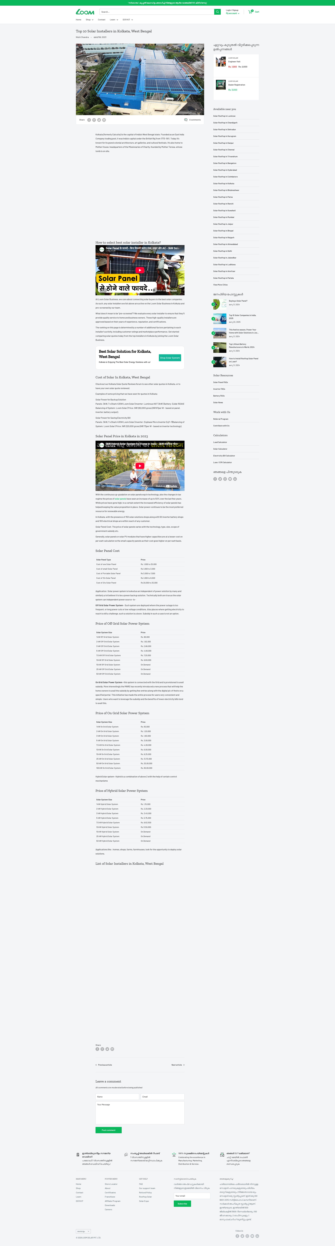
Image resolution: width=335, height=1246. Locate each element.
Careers (108, 1209)
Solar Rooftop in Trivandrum (225, 156)
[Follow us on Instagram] (225, 479)
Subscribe (182, 1203)
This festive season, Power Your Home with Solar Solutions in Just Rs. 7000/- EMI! (243, 331)
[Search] (217, 12)
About (107, 1188)
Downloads (110, 1205)
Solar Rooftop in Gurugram (224, 136)
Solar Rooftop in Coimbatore (225, 176)
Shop (88, 19)
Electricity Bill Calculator (224, 455)
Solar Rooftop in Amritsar (224, 271)
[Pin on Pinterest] (94, 120)
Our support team (147, 1188)
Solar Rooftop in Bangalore (224, 163)
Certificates (110, 1192)
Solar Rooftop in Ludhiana (224, 264)
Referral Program (220, 419)
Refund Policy (145, 1192)
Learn (112, 19)
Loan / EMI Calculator (222, 462)
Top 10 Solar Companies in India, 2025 (242, 316)
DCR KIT (126, 19)
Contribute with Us (221, 425)
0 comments (195, 119)
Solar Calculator (220, 449)
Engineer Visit (234, 61)
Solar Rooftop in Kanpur (223, 143)
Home (78, 19)
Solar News (218, 402)
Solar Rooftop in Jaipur (223, 224)
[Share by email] (104, 120)
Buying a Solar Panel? (238, 301)
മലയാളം (81, 1231)
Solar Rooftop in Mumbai (223, 217)
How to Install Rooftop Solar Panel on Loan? (243, 360)
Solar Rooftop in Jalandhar (224, 257)
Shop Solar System (170, 357)
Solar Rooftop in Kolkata (223, 183)
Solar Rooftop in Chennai (223, 149)
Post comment (108, 1130)
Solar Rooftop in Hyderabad (225, 170)
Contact (101, 19)
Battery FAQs (219, 396)
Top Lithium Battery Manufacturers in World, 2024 (242, 345)
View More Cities (220, 284)
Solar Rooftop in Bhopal (223, 230)
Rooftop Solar (145, 1196)
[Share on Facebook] (89, 120)
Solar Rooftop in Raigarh (223, 237)
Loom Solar (233, 58)
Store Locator (111, 1184)
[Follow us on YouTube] (230, 479)
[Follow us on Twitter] (220, 479)
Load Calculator (220, 442)
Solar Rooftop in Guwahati (224, 210)
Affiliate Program (112, 1201)
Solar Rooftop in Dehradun (224, 129)
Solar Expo (144, 1201)
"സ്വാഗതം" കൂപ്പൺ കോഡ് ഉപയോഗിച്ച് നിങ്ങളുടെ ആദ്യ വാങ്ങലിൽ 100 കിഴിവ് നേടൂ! (167, 3)
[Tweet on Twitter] (99, 120)
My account (231, 13)
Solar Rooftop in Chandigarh (225, 122)
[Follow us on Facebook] (215, 479)
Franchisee (110, 1196)
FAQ (141, 1184)
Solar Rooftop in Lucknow (224, 116)
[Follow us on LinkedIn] (235, 479)
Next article (177, 1065)
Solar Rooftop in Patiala (223, 278)
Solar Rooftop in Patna (223, 197)
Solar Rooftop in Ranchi (223, 203)
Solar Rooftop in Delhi (222, 251)
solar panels (121, 498)
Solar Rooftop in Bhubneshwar (226, 190)
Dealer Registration (236, 85)
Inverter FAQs (219, 389)
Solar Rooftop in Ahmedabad (225, 244)
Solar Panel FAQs (220, 382)
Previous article (105, 1065)
